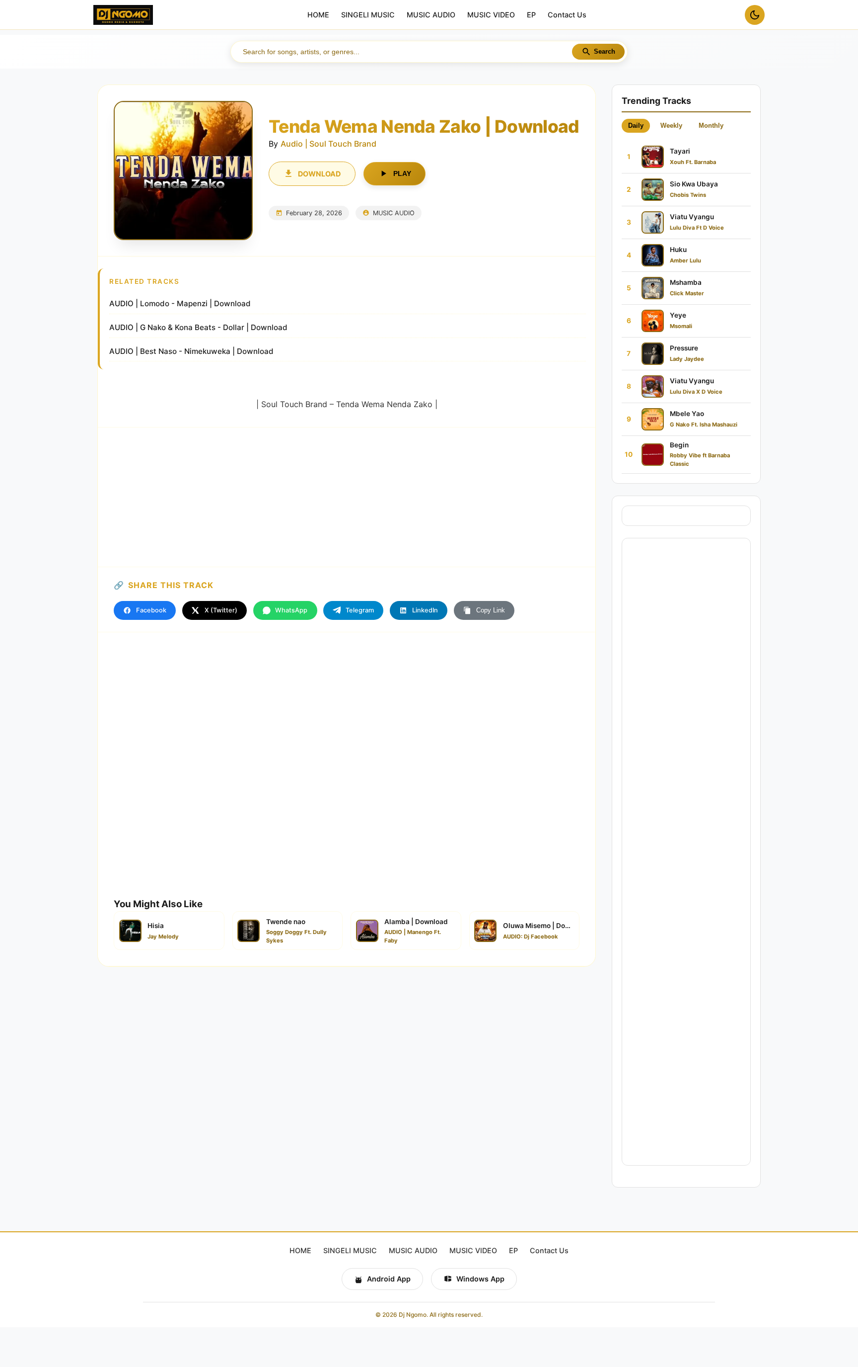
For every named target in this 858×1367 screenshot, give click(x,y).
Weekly (671, 125)
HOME (318, 15)
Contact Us (567, 15)
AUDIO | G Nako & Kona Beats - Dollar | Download (198, 327)
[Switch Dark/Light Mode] (755, 15)
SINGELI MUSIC (368, 15)
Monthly (711, 125)
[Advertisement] (346, 497)
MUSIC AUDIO (431, 15)
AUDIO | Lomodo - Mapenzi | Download (180, 303)
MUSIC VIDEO (491, 15)
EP (531, 15)
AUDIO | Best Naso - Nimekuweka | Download (191, 351)
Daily (636, 125)
